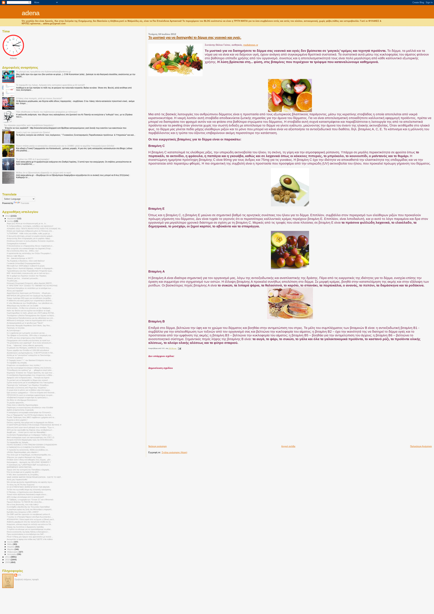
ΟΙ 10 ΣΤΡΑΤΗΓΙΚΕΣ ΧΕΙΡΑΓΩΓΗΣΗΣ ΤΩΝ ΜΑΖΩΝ (28, 487)
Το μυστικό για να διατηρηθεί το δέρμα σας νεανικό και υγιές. (194, 37)
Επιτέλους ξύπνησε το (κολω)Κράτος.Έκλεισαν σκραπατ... (31, 241)
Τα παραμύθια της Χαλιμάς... (18, 442)
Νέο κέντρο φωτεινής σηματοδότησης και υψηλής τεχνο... (30, 482)
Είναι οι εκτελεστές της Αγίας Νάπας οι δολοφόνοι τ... (28, 532)
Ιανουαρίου (12, 554)
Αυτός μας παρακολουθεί (17, 479)
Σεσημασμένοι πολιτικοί (16, 243)
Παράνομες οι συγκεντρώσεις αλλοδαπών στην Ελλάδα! (30, 408)
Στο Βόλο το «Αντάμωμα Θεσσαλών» (22, 400)
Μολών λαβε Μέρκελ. (16, 256)
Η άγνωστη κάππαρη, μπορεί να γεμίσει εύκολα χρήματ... (30, 236)
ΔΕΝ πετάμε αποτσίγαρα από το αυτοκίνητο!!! (25, 497)
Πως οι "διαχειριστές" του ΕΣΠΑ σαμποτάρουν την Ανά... (29, 415)
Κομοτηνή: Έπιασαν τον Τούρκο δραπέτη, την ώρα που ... (30, 373)
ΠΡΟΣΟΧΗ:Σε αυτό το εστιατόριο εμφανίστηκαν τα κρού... (30, 395)
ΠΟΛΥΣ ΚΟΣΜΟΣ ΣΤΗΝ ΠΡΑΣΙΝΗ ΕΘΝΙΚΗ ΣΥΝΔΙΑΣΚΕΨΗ (32, 445)
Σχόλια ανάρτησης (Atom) (174, 452)
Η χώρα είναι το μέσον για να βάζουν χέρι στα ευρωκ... (29, 390)
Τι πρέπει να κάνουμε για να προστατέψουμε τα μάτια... (29, 529)
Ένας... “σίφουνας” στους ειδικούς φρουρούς (25, 345)
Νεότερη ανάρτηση (157, 446)
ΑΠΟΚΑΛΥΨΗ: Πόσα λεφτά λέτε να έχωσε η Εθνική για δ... (31, 519)
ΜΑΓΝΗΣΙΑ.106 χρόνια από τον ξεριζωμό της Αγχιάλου (29, 296)
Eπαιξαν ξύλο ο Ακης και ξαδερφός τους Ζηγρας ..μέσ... (29, 460)
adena (30, 13)
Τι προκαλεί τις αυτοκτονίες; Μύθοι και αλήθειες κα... (28, 450)
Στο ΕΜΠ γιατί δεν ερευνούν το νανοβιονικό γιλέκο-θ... (29, 514)
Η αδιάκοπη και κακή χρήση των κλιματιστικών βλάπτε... (30, 301)
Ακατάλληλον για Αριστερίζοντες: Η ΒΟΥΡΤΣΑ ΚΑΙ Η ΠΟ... (30, 353)
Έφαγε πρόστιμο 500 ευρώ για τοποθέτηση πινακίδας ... (30, 298)
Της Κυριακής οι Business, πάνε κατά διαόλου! (26, 261)
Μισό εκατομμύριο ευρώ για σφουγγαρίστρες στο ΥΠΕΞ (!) (30, 437)
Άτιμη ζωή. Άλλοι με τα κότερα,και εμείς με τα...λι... (27, 223)
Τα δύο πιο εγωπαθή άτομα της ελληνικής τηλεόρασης (29, 490)
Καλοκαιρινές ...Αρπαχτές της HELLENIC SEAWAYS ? (29, 462)
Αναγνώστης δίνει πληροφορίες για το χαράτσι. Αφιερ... (29, 238)
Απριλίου (11, 547)
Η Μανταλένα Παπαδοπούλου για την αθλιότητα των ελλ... (31, 318)
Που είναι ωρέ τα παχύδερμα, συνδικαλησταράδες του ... (30, 455)
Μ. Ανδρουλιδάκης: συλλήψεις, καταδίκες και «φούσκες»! (30, 226)
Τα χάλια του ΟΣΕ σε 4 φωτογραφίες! (32, 159)
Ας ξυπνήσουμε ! (14, 330)
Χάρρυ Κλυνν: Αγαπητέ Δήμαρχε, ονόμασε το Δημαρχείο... (30, 268)
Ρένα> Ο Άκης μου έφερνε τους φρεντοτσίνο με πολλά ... (30, 537)
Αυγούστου (12, 219)
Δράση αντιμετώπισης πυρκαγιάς (20, 410)
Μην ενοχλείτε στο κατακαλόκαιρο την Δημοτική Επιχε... (29, 248)
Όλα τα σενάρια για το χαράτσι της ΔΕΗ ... (24, 472)
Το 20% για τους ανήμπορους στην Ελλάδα (24, 338)
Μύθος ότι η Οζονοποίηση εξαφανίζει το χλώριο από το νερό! (43, 172)
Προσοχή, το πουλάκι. (16, 328)
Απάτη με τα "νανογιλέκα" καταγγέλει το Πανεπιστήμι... (29, 355)
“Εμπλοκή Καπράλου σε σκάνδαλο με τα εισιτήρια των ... (30, 288)
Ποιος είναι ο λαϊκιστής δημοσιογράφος (22, 405)
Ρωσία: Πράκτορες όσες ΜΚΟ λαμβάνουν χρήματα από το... (31, 417)
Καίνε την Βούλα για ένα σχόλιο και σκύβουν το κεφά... (29, 311)
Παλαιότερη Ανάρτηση (421, 446)
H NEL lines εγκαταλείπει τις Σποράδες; (23, 475)
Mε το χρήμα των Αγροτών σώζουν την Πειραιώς (26, 276)
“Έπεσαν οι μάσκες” (15, 358)
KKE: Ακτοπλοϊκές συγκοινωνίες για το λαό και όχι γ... (29, 273)
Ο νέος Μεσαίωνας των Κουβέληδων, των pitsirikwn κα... (30, 303)
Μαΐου (10, 544)
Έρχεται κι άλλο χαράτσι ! (17, 420)
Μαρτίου (10, 549)
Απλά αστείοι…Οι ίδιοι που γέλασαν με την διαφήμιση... (29, 308)
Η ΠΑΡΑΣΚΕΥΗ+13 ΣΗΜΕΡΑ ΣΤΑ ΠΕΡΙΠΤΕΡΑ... (26, 447)
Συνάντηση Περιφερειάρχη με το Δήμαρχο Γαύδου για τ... (30, 435)
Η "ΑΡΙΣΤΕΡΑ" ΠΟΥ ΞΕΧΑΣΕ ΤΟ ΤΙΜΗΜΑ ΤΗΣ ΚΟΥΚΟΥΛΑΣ (32, 286)
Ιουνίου (10, 542)
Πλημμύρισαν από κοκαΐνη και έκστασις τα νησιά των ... (29, 340)
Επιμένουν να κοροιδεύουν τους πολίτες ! (24, 365)
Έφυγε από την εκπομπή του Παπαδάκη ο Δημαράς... (29, 470)
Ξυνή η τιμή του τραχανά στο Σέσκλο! (33, 132)
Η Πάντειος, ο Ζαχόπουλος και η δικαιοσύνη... (25, 492)
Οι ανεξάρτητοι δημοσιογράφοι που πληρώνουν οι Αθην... (30, 375)
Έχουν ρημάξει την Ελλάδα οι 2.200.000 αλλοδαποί (28, 350)
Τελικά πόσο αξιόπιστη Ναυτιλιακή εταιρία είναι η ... (27, 494)
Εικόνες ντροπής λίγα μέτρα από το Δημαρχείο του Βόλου (30, 422)
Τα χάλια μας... (13, 281)
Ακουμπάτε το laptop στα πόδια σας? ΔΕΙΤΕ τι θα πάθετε (30, 539)
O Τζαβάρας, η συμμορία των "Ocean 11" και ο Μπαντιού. (30, 500)
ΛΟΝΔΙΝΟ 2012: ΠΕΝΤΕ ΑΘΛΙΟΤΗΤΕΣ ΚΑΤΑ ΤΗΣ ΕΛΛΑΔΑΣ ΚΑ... (34, 229)
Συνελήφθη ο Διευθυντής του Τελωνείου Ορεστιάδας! (28, 507)
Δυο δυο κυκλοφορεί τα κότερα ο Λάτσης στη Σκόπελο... (30, 368)
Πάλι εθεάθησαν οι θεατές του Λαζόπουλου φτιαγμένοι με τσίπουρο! (46, 112)
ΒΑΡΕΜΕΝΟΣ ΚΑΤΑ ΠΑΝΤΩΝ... (20, 467)
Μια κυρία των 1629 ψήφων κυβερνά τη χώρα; (26, 266)
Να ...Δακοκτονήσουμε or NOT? (20, 258)
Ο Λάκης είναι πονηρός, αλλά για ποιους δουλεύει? (39, 98)
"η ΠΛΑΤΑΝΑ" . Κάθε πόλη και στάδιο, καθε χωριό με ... (29, 233)
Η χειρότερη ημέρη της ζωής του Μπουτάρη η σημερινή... (30, 509)
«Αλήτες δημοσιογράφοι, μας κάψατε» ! (22, 452)
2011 (8, 557)
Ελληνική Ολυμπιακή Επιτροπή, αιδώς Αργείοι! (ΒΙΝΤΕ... (30, 283)
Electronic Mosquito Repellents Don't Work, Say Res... (29, 325)
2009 (8, 562)
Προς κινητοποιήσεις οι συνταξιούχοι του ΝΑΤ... (26, 534)
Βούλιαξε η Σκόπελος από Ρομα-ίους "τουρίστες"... (27, 388)
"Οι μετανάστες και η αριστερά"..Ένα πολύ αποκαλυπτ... (30, 343)
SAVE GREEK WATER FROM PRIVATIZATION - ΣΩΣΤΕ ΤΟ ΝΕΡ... (34, 477)
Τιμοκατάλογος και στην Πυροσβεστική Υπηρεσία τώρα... (30, 271)
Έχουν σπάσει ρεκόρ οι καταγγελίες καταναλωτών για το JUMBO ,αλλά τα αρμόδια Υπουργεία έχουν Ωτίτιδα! (65, 146)
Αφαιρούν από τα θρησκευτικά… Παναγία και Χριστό (28, 378)
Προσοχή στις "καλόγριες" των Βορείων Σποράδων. (28, 385)
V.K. (19, 575)
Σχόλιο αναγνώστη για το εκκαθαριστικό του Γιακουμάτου (30, 383)
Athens (13, 58)
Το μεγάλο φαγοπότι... (16, 403)
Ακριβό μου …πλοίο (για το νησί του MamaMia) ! (26, 432)
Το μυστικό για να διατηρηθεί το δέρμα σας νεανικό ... (28, 380)
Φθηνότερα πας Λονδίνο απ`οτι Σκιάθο (22, 306)
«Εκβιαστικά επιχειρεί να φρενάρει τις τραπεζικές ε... (28, 397)
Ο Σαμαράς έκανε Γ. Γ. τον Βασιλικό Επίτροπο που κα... (29, 360)
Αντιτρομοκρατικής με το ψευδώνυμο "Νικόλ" (25, 323)
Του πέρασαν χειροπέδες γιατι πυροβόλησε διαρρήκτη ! (29, 125)
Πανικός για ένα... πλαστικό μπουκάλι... (23, 278)
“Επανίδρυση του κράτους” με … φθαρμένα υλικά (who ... (30, 370)
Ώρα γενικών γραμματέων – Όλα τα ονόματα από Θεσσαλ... (31, 393)
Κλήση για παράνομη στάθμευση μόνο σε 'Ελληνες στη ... (30, 231)
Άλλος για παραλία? (15, 291)
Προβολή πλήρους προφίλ (26, 579)
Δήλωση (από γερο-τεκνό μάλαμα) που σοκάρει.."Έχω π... (31, 427)
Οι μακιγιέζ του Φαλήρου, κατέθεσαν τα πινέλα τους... (29, 348)
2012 (8, 216)
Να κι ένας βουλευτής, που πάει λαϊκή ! (23, 504)
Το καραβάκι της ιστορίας (17, 363)
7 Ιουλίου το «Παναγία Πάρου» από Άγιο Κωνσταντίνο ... (30, 517)
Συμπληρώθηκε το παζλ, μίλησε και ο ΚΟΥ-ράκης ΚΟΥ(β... (31, 313)
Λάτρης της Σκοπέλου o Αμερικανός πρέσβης (25, 527)
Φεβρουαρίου (13, 552)
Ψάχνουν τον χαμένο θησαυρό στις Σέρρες (24, 457)
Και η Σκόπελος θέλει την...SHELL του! (22, 251)
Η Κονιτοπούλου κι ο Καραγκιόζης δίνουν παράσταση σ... (30, 246)
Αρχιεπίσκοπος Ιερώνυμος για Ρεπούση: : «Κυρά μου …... (30, 293)
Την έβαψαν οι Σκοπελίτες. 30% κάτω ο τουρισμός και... (29, 335)
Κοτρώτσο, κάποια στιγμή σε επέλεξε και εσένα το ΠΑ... (29, 524)
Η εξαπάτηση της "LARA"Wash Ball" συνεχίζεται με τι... (29, 465)
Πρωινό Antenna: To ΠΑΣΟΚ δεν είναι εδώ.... (25, 502)
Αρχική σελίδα (288, 446)
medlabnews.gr (250, 45)
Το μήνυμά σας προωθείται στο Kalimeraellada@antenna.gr (43, 71)
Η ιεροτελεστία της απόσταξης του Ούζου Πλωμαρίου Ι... (29, 253)
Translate (25, 203)
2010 (8, 559)
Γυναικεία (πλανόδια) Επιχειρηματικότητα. (24, 263)
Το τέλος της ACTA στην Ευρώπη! (20, 485)
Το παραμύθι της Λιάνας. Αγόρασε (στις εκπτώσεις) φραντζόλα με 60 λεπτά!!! (50, 85)
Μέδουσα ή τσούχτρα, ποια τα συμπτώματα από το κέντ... (30, 320)
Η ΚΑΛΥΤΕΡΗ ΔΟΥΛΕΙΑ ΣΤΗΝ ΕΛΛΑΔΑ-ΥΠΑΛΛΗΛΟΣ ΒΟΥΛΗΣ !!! (34, 425)
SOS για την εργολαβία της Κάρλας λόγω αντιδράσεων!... (30, 430)
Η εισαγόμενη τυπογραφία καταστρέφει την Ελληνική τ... (30, 412)
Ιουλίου (10, 221)
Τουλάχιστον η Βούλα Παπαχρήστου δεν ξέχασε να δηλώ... (31, 315)
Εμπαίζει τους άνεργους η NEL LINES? (22, 512)
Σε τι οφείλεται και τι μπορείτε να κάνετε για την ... (27, 333)
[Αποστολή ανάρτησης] (179, 348)
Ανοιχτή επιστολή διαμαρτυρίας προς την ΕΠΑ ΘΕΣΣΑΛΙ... (30, 440)
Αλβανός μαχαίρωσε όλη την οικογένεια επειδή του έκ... (29, 522)
